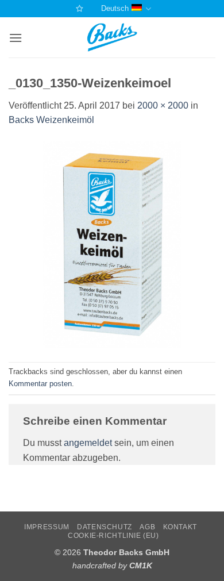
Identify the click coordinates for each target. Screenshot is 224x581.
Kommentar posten (40, 383)
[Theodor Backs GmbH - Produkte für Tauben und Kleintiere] (112, 37)
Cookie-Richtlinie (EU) (113, 536)
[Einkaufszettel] (78, 8)
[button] (15, 38)
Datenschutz (104, 527)
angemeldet (88, 443)
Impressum (46, 527)
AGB (147, 527)
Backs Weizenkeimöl (51, 120)
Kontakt (180, 527)
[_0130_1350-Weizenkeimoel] (112, 244)
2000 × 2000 (162, 105)
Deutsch (115, 8)
